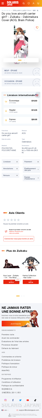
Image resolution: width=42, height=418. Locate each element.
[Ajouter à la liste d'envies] (37, 27)
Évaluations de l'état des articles (15, 341)
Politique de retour (9, 367)
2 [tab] (24, 60)
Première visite (8, 335)
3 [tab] (25, 297)
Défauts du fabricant (10, 348)
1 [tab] (20, 60)
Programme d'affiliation (11, 379)
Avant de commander (10, 338)
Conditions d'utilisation (11, 382)
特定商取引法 (7, 389)
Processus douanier (10, 345)
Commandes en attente (11, 357)
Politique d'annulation (10, 363)
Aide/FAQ (5, 370)
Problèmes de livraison (11, 360)
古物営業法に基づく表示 (11, 392)
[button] (6, 10)
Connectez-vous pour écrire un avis (18, 239)
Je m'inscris (16, 324)
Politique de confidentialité (13, 386)
